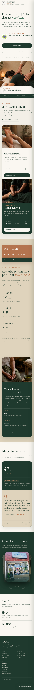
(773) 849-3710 (21, 653)
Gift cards (4, 671)
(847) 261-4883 (21, 655)
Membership (5, 667)
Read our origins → (11, 432)
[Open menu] (31, 3)
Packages (4, 669)
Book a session (17, 45)
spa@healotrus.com (22, 657)
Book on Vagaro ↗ (6, 673)
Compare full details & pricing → (10, 119)
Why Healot (5, 663)
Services (4, 665)
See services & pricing (17, 51)
